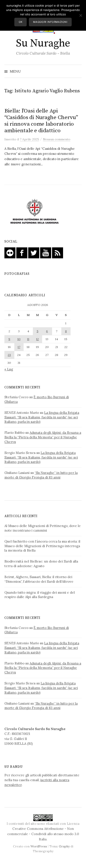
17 (19, 347)
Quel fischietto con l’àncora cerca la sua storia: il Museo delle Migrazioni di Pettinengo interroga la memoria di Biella (42, 546)
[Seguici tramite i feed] (57, 252)
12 (37, 339)
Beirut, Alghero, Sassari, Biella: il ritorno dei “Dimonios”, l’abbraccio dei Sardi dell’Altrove (38, 579)
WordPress (38, 846)
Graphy (64, 846)
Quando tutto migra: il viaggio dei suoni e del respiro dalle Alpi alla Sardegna (39, 594)
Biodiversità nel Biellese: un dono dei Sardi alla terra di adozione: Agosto (41, 563)
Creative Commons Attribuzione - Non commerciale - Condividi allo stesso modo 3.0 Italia (43, 834)
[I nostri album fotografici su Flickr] (9, 252)
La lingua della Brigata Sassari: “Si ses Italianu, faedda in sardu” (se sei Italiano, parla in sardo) (41, 417)
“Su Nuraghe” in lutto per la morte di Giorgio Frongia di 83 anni (41, 475)
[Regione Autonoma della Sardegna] (34, 212)
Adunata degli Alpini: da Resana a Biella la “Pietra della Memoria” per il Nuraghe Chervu (42, 437)
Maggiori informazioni (50, 21)
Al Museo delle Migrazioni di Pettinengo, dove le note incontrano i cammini (42, 528)
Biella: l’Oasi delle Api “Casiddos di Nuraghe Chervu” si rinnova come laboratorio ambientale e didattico (41, 120)
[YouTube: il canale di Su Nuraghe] (45, 252)
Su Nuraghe (43, 43)
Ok (20, 21)
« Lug (8, 369)
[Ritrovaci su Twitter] (33, 252)
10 (19, 339)
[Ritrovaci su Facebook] (21, 252)
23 (9, 355)
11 (28, 339)
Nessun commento (56, 139)
